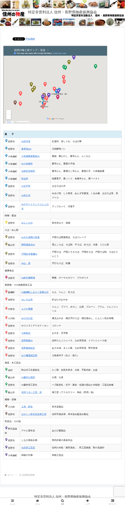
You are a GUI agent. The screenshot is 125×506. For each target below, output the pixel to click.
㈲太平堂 (25, 186)
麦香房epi (26, 149)
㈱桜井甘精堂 (28, 171)
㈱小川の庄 (27, 318)
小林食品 (25, 333)
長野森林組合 (28, 348)
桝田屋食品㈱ (28, 244)
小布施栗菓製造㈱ (30, 156)
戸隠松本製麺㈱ (29, 254)
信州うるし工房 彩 (31, 392)
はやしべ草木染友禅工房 (33, 414)
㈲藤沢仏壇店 (28, 377)
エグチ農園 (27, 309)
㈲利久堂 (25, 195)
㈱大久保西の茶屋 (30, 237)
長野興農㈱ (27, 340)
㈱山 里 (25, 263)
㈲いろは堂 (27, 299)
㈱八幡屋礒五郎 (29, 355)
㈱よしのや (27, 223)
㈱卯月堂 (25, 141)
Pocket (30, 38)
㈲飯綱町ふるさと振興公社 (35, 292)
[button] (115, 442)
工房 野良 (27, 406)
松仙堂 (24, 178)
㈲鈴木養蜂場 (28, 277)
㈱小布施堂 (27, 163)
